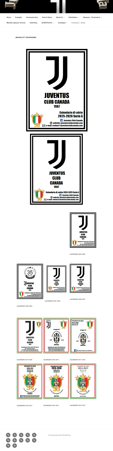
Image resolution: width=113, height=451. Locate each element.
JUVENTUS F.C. (46, 23)
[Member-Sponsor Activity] (21, 440)
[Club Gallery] (8, 440)
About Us (59, 17)
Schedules (62, 23)
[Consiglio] (14, 435)
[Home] (8, 435)
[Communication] (21, 435)
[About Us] (34, 435)
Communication (32, 17)
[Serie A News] (27, 435)
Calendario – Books (78, 23)
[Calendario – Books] (14, 445)
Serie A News (47, 17)
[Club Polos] (27, 440)
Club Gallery (73, 17)
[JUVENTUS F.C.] (34, 440)
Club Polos (33, 23)
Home (9, 17)
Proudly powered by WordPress (59, 435)
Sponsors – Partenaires (91, 17)
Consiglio (18, 17)
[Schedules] (8, 445)
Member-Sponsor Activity (16, 23)
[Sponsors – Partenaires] (14, 440)
